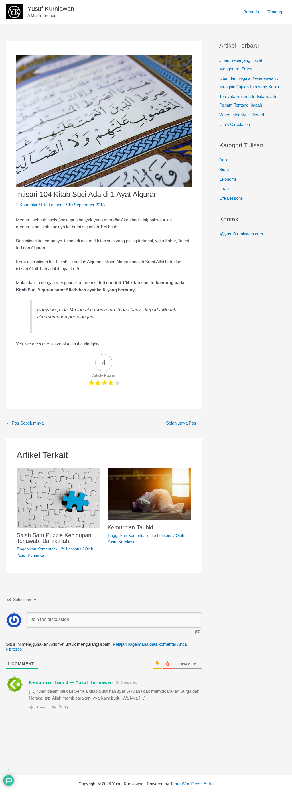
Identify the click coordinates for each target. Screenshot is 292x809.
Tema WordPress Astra (192, 783)
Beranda (251, 11)
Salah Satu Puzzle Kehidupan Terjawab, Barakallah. (54, 538)
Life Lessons (53, 204)
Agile (223, 159)
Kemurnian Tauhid (130, 527)
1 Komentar (27, 204)
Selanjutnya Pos (184, 423)
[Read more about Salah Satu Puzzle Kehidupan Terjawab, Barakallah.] (58, 497)
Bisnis (225, 169)
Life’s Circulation (234, 124)
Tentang (274, 11)
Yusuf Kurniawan (50, 8)
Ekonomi (227, 179)
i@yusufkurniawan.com (241, 233)
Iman (224, 188)
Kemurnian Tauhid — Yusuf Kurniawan (71, 682)
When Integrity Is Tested (241, 114)
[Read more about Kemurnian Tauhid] (149, 493)
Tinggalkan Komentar (36, 549)
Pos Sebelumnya (25, 423)
